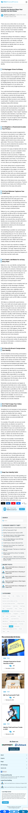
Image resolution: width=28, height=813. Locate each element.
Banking (18, 596)
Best (23, 596)
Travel (4, 631)
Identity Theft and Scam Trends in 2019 (12, 728)
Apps (9, 596)
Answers (4, 596)
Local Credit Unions (15, 618)
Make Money (5, 621)
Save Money (5, 626)
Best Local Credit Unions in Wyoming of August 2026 (15, 787)
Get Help (5, 802)
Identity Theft (19, 14)
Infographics (16, 613)
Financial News (9, 608)
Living (7, 616)
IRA (3, 616)
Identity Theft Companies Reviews (17, 611)
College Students (20, 603)
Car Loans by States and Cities (9, 603)
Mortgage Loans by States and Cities (17, 621)
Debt (3, 608)
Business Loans (6, 598)
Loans (19, 616)
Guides (20, 608)
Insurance (23, 613)
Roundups (21, 623)
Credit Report (22, 606)
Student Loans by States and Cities (10, 628)
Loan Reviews (13, 616)
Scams (24, 14)
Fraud (16, 608)
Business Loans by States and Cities (10, 601)
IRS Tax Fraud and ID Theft (11, 695)
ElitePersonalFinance (9, 14)
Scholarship (16, 626)
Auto (13, 596)
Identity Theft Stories (7, 613)
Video (8, 631)
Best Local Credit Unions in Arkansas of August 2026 (16, 783)
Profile (21, 509)
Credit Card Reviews (7, 606)
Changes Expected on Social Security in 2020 (11, 662)
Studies (20, 628)
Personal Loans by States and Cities (10, 623)
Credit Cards (15, 606)
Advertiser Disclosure (6, 7)
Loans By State (6, 618)
